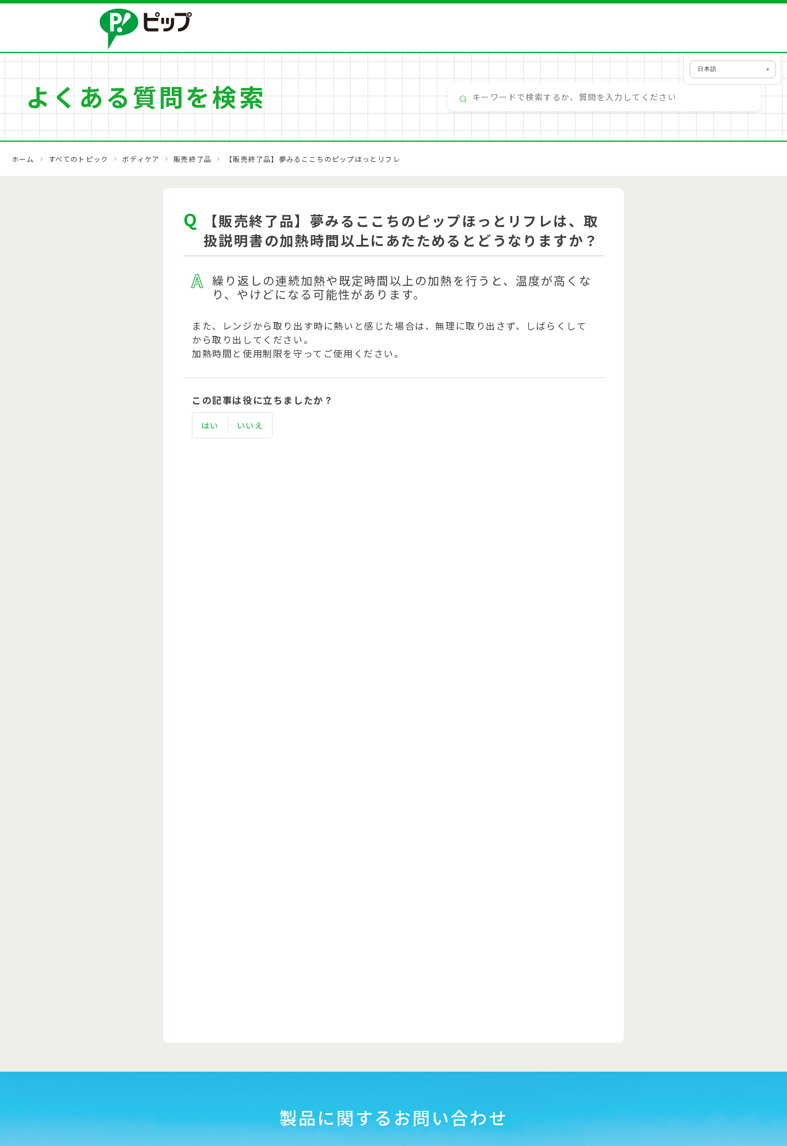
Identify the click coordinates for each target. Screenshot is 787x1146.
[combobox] (604, 96)
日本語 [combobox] (707, 69)
